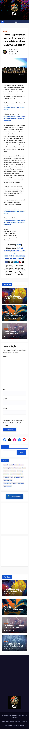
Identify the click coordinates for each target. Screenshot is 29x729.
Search (5, 447)
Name (5, 389)
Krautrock (5, 474)
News (5, 31)
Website (5, 408)
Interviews (17, 721)
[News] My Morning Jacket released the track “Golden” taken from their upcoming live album (10, 270)
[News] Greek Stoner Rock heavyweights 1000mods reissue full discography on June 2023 (19, 270)
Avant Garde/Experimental (16, 465)
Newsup (23, 715)
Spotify (18, 245)
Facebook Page (14, 253)
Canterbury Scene (7, 468)
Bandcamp (15, 251)
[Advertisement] (14, 518)
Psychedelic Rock (7, 480)
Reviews (12, 721)
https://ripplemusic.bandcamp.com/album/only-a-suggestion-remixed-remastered (14, 118)
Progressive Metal (7, 477)
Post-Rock (19, 474)
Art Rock (5, 465)
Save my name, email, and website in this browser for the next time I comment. (13, 423)
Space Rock (21, 483)
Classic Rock (17, 468)
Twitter (11, 256)
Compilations (16, 725)
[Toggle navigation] (15, 22)
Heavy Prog (13, 471)
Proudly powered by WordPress (9, 715)
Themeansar (14, 717)
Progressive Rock (18, 477)
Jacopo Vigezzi (14, 49)
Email (5, 399)
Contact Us (24, 721)
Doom (23, 468)
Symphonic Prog (7, 486)
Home (3, 721)
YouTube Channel (16, 258)
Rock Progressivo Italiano (9, 483)
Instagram (18, 256)
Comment (6, 356)
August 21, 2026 (10, 593)
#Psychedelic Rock (14, 54)
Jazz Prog (20, 471)
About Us (22, 725)
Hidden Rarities (8, 725)
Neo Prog (12, 474)
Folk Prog (5, 471)
